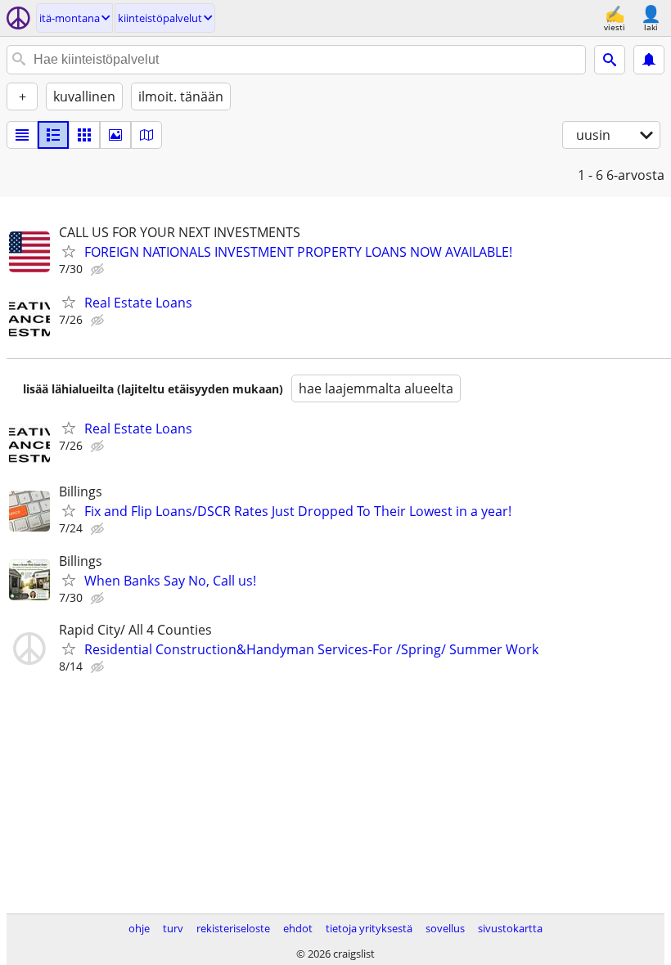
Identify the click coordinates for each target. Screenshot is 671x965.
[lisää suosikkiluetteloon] (69, 251)
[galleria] (115, 135)
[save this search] (648, 59)
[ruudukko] (84, 135)
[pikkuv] (53, 135)
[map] (146, 135)
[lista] (22, 135)
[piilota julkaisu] (99, 269)
